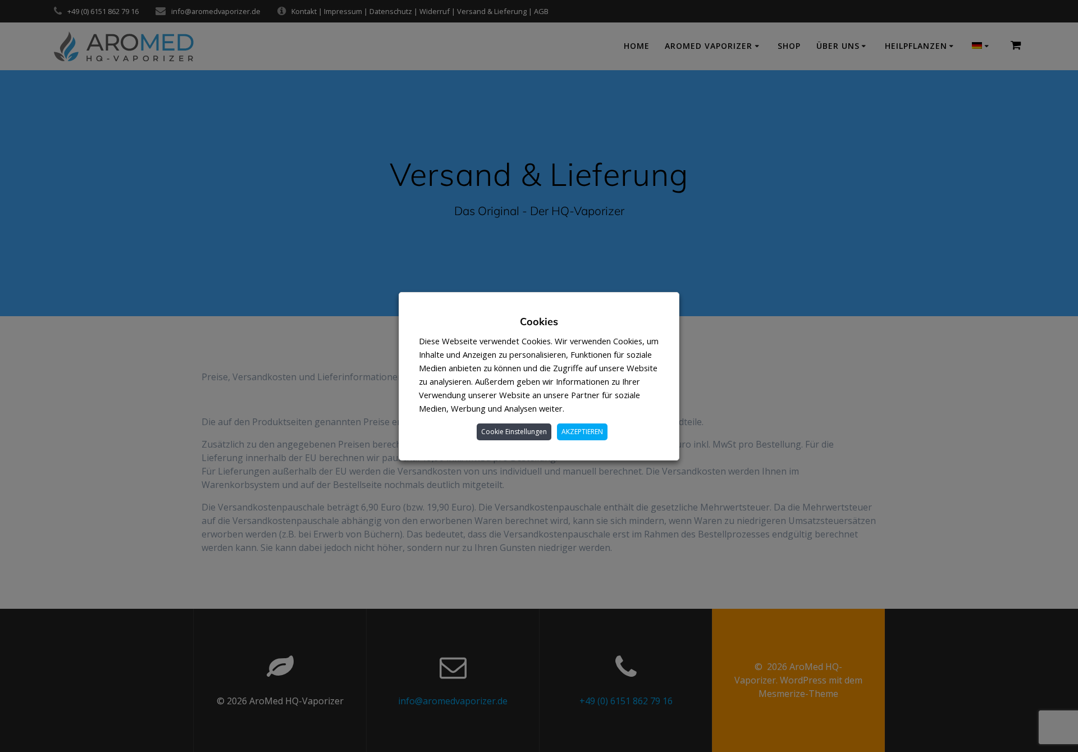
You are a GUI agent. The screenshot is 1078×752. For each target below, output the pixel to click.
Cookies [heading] (539, 321)
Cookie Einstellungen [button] (514, 431)
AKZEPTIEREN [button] (582, 431)
